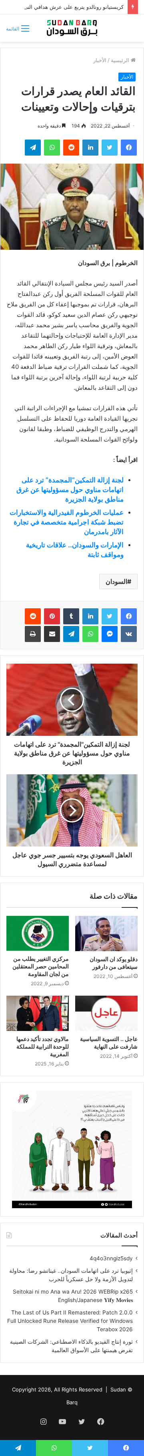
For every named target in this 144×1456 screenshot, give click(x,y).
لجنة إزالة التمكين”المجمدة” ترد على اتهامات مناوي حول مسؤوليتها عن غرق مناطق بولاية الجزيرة (70, 489)
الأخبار (99, 60)
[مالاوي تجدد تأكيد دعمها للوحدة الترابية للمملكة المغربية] (37, 1013)
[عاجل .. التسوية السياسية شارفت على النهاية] (106, 1013)
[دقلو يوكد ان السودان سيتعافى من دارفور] (106, 933)
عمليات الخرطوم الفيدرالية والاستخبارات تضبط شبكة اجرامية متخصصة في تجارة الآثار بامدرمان (67, 522)
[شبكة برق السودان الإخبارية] (72, 28)
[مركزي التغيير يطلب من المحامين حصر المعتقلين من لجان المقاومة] (37, 933)
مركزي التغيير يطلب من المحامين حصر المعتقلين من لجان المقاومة (40, 966)
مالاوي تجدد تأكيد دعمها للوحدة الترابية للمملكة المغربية (42, 1046)
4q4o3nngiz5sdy (111, 1258)
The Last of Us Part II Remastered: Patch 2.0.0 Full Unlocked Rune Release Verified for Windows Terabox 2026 (70, 1320)
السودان (116, 581)
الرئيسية (121, 60)
